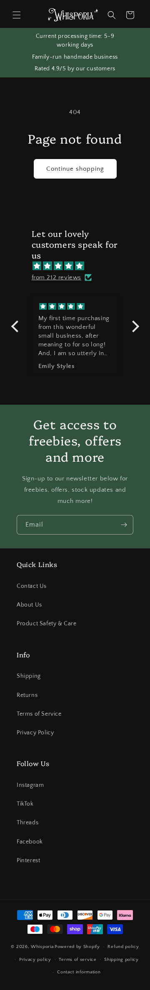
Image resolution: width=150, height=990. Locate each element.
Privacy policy (35, 959)
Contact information (78, 972)
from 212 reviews (57, 277)
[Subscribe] (124, 525)
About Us (29, 605)
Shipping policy (121, 959)
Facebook (30, 841)
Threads (27, 822)
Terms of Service (39, 714)
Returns (27, 695)
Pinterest (28, 860)
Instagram (30, 785)
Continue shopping (75, 168)
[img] (79, 266)
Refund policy (123, 946)
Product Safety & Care (47, 623)
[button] (17, 15)
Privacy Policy (35, 732)
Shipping (29, 676)
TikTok (25, 804)
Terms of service (77, 959)
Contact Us (32, 586)
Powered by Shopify (77, 946)
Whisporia (42, 946)
